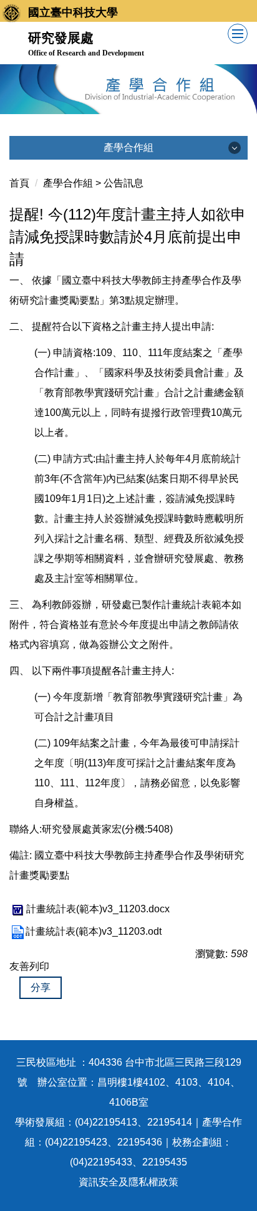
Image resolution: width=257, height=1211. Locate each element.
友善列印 (29, 966)
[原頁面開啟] (128, 89)
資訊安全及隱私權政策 (128, 1182)
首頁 (19, 183)
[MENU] (238, 34)
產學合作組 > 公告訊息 (93, 183)
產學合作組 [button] (128, 147)
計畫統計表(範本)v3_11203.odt (94, 931)
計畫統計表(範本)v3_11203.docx (98, 909)
